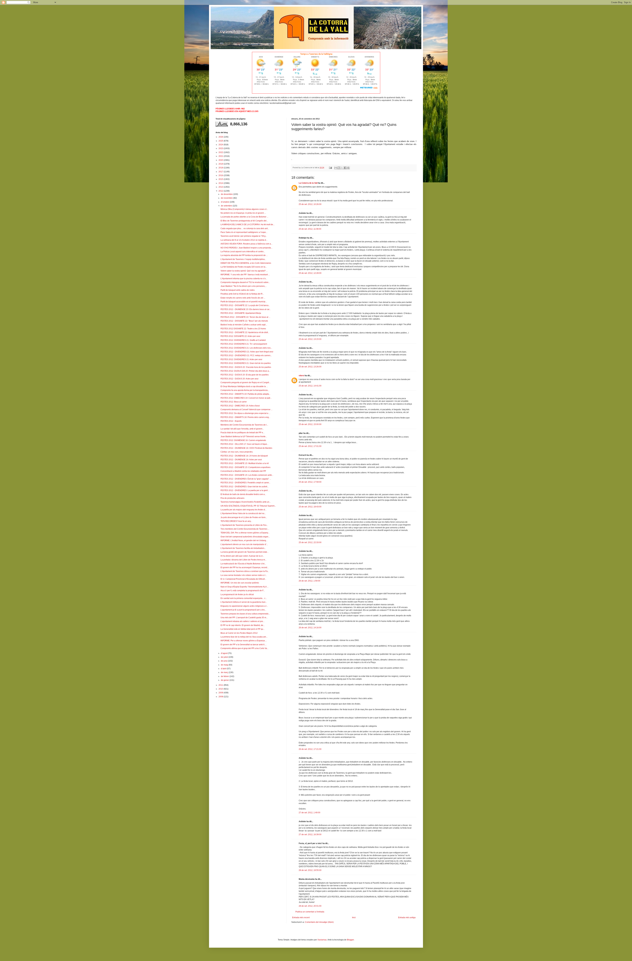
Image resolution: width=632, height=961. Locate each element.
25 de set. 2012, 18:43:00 (310, 507)
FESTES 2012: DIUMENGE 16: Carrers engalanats (243, 440)
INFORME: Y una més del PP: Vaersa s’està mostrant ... (245, 274)
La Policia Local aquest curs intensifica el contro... (243, 251)
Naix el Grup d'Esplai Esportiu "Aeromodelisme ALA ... (244, 587)
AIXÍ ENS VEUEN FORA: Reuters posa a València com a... (246, 244)
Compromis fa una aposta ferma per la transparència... (245, 390)
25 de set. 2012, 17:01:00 (310, 446)
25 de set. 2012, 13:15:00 (310, 339)
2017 (221, 171)
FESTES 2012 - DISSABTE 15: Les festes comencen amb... (247, 475)
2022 (221, 152)
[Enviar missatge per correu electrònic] (330, 168)
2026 (221, 137)
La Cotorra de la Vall (308, 183)
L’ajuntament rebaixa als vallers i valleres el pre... (242, 621)
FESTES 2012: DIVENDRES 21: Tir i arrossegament (244, 344)
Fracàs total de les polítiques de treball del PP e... (242, 432)
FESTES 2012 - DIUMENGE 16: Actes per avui (241, 459)
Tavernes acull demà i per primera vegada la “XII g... (244, 236)
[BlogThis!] (339, 168)
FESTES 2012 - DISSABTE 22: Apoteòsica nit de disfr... (245, 332)
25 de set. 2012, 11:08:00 (310, 229)
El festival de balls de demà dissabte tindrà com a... (243, 494)
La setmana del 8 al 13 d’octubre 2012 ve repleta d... (244, 240)
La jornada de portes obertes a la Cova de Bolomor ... (244, 217)
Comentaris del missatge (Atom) (319, 922)
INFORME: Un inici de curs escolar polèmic (240, 583)
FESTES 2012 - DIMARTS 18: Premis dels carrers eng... (245, 417)
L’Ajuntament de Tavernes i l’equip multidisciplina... (243, 259)
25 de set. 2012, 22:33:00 (310, 542)
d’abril (224, 668)
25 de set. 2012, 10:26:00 (310, 204)
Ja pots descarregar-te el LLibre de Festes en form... (244, 517)
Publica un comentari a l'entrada (309, 912)
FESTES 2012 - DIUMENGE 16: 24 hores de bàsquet (244, 456)
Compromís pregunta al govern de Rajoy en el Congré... (246, 382)
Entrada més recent (301, 917)
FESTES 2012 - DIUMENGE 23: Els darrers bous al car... (246, 309)
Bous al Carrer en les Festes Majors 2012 (239, 633)
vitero (301, 375)
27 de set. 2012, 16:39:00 (310, 834)
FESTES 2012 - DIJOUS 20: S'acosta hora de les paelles (246, 367)
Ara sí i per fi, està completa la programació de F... (243, 590)
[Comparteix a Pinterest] (348, 168)
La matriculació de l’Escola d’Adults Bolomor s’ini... (243, 564)
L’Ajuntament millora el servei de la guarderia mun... (244, 602)
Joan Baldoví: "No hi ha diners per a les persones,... (244, 286)
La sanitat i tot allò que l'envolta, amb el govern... (242, 429)
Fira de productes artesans (232, 498)
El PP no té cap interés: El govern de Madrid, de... (243, 625)
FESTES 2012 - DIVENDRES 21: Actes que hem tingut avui (247, 352)
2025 (221, 141)
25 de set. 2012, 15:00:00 (310, 424)
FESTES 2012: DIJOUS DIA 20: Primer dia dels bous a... (245, 371)
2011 (221, 685)
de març (225, 672)
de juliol (224, 657)
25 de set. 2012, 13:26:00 (310, 367)
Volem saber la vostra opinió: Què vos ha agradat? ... (244, 271)
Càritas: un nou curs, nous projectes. (237, 452)
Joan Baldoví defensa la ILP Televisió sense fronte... (244, 436)
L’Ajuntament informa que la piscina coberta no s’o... (244, 278)
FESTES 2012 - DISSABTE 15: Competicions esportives (245, 467)
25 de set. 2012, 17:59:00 (310, 482)
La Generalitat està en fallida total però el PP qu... (243, 629)
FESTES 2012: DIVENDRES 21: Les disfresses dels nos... (246, 348)
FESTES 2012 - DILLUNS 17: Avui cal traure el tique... (244, 444)
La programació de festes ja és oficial (237, 594)
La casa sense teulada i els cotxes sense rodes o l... (244, 575)
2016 (221, 175)
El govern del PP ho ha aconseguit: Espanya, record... (245, 567)
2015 (221, 179)
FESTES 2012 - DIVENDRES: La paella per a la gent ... (245, 490)
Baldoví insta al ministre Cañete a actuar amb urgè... (244, 325)
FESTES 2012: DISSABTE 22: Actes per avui (240, 336)
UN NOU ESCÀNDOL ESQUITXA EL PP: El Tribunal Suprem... (248, 506)
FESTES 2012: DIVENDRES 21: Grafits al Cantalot (243, 340)
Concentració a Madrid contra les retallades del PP (243, 471)
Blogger (350, 940)
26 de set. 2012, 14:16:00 (310, 627)
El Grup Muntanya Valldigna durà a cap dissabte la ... (244, 386)
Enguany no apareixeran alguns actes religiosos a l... (244, 606)
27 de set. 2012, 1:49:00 (309, 812)
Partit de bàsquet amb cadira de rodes (238, 290)
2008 (221, 696)
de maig (225, 665)
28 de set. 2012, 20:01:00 (310, 906)
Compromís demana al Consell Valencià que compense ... (246, 409)
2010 (221, 689)
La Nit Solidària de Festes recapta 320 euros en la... (244, 267)
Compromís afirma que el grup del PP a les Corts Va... (244, 648)
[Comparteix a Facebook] (345, 168)
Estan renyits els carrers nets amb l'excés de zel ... (243, 298)
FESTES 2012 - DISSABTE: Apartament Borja (241, 313)
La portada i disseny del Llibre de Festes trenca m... (243, 560)
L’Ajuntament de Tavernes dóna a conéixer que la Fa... (245, 571)
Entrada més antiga (407, 917)
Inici (354, 917)
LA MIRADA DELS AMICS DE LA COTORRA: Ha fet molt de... (248, 224)
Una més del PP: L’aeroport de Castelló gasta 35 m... (244, 617)
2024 (221, 144)
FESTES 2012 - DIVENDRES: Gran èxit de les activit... (245, 486)
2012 (221, 191)
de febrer (225, 676)
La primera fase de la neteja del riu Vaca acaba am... (244, 637)
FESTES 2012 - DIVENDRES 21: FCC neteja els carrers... (246, 355)
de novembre (227, 198)
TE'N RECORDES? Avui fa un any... (236, 521)
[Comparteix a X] (342, 168)
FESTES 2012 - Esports (231, 421)
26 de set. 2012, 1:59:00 (309, 581)
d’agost (224, 653)
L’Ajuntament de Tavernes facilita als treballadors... (243, 548)
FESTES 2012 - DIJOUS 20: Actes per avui (239, 379)
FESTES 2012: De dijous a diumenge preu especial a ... (245, 413)
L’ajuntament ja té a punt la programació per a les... (243, 610)
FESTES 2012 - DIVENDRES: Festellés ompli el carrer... (245, 482)
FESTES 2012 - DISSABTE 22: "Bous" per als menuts (244, 321)
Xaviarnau (322, 940)
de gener (225, 680)
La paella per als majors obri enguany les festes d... (243, 510)
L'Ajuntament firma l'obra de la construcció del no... (243, 513)
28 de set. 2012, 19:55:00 (310, 870)
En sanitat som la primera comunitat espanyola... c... (244, 598)
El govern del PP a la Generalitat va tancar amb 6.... (243, 644)
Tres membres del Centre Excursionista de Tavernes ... (245, 529)
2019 (221, 164)
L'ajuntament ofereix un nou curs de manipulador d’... (244, 544)
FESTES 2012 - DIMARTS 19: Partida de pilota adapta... (245, 394)
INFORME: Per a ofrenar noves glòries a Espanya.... (244, 640)
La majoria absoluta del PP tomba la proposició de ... (244, 255)
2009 (221, 693)
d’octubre (225, 202)
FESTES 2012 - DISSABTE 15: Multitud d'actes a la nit (245, 463)
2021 (221, 156)
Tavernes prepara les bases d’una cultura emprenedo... (245, 614)
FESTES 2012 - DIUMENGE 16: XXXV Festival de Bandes (246, 448)
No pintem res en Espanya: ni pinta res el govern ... (243, 213)
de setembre (227, 206)
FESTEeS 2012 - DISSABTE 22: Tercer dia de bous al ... (245, 317)
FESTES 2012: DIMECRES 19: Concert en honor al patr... (246, 398)
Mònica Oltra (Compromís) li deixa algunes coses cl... (244, 209)
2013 (221, 187)
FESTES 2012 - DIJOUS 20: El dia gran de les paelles (245, 375)
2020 (221, 160)
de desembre (227, 194)
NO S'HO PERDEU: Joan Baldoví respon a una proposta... (246, 248)
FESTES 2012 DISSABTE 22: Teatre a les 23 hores (243, 328)
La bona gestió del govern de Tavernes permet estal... (244, 552)
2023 (221, 148)
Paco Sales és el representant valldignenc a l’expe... (244, 232)
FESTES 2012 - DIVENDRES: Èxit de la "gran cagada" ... (246, 479)
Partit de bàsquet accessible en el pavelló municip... (244, 301)
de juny (224, 661)
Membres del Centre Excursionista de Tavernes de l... (244, 425)
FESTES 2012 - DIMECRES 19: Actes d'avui (240, 406)
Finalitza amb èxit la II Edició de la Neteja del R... (242, 294)
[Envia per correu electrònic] (335, 168)
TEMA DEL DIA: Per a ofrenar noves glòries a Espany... (245, 533)
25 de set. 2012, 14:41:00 (310, 386)
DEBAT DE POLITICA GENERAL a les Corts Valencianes (246, 263)
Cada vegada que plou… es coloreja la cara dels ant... (245, 228)
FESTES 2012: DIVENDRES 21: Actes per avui (241, 359)
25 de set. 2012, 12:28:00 (310, 273)
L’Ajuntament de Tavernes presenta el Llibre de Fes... (244, 525)
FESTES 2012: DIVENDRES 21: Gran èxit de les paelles (246, 363)
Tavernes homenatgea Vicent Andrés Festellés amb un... (246, 502)
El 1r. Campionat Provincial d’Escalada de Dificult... (243, 579)
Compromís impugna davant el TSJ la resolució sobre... (245, 282)
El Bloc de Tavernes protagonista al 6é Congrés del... (244, 221)
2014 (221, 183)
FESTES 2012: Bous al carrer (234, 402)
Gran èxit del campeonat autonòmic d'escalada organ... (245, 537)
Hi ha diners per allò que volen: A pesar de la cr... (242, 556)
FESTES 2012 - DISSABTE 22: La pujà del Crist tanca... (245, 305)
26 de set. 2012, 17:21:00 (310, 749)
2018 (221, 168)
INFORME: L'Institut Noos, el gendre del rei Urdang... (244, 540)
